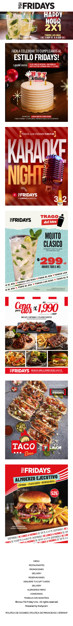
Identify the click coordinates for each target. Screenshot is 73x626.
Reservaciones (36, 577)
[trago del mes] (36, 251)
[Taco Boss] (36, 420)
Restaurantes (36, 565)
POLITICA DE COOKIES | (17, 613)
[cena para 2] (36, 336)
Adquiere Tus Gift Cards (36, 581)
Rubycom (43, 606)
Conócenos (36, 594)
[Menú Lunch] (36, 503)
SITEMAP (62, 613)
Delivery (36, 573)
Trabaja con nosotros (36, 598)
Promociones (36, 569)
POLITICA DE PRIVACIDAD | (44, 613)
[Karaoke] (36, 166)
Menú (36, 561)
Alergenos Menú (36, 590)
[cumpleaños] (36, 82)
